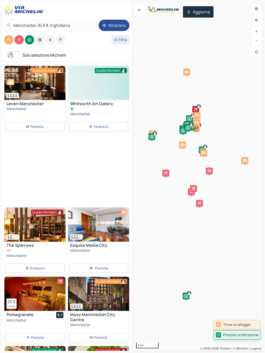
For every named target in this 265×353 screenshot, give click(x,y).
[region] (198, 176)
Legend (256, 348)
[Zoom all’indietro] (256, 40)
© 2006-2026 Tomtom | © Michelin (224, 348)
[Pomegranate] (34, 294)
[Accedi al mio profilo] (256, 8)
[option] (8, 39)
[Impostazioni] (256, 20)
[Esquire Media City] (98, 225)
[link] (237, 324)
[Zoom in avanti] (256, 31)
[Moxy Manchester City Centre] (98, 294)
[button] (195, 109)
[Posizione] (256, 52)
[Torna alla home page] (25, 10)
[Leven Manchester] (34, 83)
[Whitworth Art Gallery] (98, 89)
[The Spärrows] (34, 225)
